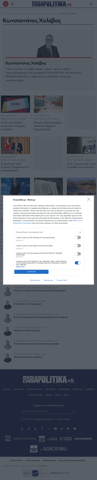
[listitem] (48, 232)
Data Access (48, 280)
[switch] (78, 237)
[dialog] (48, 240)
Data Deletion (35, 280)
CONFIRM (31, 272)
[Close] (89, 200)
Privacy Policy (62, 280)
